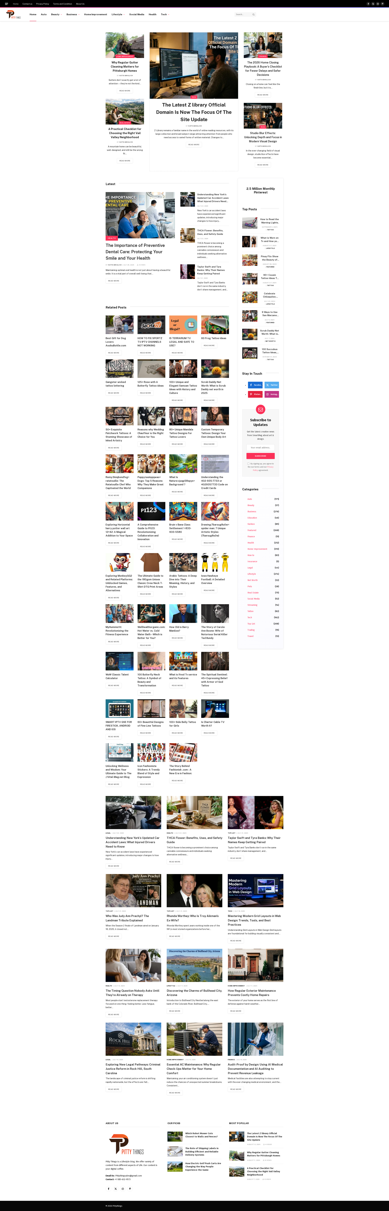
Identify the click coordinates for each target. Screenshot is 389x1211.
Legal (250, 567)
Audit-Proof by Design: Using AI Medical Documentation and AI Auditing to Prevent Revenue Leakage (255, 1069)
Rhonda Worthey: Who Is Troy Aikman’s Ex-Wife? (193, 918)
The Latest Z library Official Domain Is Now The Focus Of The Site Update (194, 112)
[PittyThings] (13, 14)
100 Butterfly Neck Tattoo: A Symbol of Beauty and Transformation (149, 680)
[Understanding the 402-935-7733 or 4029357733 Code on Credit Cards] (215, 463)
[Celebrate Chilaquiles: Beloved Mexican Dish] (249, 297)
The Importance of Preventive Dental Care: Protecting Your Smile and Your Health (135, 252)
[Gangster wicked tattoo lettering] (120, 368)
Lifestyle (117, 14)
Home (16, 4)
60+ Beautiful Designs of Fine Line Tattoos (151, 724)
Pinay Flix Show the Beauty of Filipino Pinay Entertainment (269, 258)
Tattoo (270, 230)
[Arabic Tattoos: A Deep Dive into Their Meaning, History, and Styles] (183, 562)
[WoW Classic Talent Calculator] (120, 661)
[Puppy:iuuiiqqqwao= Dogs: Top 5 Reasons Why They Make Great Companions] (151, 463)
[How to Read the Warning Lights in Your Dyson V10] (249, 223)
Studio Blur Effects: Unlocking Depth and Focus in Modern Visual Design (263, 137)
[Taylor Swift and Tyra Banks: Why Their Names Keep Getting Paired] (187, 271)
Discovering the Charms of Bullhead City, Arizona (194, 993)
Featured (270, 267)
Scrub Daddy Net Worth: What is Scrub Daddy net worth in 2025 (213, 387)
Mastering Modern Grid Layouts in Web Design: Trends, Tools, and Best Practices (254, 920)
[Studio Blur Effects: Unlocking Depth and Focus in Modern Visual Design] (263, 116)
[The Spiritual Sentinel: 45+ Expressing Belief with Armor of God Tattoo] (215, 661)
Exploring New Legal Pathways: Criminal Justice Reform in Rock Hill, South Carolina (133, 1069)
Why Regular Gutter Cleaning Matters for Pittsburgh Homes (125, 66)
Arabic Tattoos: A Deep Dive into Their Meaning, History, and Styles (183, 581)
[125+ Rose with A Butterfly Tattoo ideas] (151, 368)
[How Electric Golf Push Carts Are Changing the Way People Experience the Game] (175, 1167)
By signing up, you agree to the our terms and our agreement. (261, 467)
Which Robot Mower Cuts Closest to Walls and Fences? (201, 1135)
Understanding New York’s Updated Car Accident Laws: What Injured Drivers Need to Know (213, 198)
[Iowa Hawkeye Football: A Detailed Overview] (215, 562)
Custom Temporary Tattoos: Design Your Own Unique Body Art (213, 433)
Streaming (252, 605)
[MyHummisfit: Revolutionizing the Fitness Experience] (120, 613)
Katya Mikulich (126, 75)
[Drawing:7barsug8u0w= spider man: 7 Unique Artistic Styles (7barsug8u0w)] (215, 511)
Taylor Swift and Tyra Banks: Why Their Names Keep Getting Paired (211, 270)
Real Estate (125, 123)
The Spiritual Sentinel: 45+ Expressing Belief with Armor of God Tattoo (214, 680)
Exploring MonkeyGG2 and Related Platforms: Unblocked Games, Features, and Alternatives (119, 583)
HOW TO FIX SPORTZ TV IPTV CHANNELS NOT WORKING (150, 342)
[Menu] (6, 3)
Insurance (252, 561)
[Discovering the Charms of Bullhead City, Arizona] (194, 965)
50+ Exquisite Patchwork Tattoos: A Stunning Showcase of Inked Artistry (119, 435)
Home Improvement (95, 14)
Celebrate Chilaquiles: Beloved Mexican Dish (269, 295)
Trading (251, 630)
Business (72, 14)
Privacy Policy (42, 4)
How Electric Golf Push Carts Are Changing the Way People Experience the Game (203, 1166)
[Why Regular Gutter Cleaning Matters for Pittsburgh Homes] (125, 45)
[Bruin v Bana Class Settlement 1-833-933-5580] (183, 511)
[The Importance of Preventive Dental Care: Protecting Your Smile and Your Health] (140, 215)
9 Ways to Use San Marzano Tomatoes (269, 314)
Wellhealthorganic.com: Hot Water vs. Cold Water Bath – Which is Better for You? (151, 633)
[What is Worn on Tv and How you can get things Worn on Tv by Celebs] (249, 241)
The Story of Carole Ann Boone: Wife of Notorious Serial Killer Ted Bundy (214, 633)
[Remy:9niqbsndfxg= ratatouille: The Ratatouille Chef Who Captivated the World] (120, 463)
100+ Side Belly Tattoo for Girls (182, 724)
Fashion (251, 524)
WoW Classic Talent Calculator (117, 676)
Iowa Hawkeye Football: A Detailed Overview (213, 579)
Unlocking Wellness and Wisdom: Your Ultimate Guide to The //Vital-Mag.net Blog (118, 771)
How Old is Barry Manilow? (179, 629)
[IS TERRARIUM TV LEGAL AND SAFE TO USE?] (183, 324)
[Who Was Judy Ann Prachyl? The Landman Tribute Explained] (133, 890)
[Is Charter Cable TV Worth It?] (215, 708)
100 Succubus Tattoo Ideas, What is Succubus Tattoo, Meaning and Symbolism (269, 351)
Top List (251, 623)
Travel (251, 636)
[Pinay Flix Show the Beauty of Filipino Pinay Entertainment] (249, 260)
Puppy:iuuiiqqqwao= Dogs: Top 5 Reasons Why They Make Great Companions (151, 483)
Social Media (136, 14)
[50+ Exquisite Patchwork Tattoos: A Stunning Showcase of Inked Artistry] (120, 416)
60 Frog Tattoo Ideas (213, 338)
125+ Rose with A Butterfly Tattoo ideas (151, 384)
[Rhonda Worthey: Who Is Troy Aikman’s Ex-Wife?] (194, 890)
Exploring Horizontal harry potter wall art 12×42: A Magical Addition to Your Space (119, 530)
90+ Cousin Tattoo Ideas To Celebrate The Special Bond (269, 277)
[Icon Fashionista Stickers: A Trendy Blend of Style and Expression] (151, 752)
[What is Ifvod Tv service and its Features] (183, 661)
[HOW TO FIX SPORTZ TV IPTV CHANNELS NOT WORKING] (151, 324)
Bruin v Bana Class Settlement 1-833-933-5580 (180, 528)
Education (252, 518)
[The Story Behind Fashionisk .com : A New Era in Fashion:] (183, 752)
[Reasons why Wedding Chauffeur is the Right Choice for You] (151, 416)
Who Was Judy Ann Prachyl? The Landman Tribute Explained (127, 918)
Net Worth (270, 341)
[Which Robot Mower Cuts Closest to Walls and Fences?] (175, 1137)
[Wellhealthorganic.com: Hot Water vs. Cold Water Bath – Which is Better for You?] (151, 613)
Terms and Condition (62, 4)
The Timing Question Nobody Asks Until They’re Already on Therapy (132, 993)
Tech (164, 14)
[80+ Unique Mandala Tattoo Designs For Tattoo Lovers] (183, 416)
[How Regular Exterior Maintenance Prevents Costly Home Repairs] (255, 965)
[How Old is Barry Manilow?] (183, 613)
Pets (250, 586)
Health (152, 14)
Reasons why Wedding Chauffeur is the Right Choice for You (151, 433)
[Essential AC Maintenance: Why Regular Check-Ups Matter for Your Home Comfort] (194, 1039)
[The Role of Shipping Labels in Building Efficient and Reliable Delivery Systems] (175, 1151)
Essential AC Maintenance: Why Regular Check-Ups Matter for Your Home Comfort (194, 1069)
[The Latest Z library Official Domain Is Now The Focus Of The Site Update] (194, 65)
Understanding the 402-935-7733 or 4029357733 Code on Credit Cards (214, 483)
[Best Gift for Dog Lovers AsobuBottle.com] (120, 324)
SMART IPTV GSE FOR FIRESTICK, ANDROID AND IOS (119, 726)
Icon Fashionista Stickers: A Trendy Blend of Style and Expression (149, 771)
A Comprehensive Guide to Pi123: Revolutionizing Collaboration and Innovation (148, 532)
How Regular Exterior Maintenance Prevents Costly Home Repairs (252, 993)
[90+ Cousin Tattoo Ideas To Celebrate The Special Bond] (249, 278)
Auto (44, 14)
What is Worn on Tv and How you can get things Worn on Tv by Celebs (270, 240)
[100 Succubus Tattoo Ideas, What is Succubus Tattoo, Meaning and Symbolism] (249, 353)
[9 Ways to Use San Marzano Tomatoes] (249, 316)
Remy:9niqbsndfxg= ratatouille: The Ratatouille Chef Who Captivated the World (118, 483)
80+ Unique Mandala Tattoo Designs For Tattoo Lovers (181, 433)
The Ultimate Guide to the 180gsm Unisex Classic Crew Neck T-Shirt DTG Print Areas (150, 581)
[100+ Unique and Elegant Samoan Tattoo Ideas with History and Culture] (183, 368)
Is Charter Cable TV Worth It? (212, 724)
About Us (80, 4)
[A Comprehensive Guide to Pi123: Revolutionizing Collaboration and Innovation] (151, 511)
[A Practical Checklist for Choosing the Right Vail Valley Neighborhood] (125, 111)
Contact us (27, 4)
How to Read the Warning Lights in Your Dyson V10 (269, 221)
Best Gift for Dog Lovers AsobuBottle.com (116, 342)
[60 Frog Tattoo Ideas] (215, 324)
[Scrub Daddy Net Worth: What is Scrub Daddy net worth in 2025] (215, 368)
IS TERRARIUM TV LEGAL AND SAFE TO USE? (181, 342)
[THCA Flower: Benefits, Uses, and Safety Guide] (187, 235)
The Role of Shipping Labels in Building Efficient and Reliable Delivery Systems (202, 1151)
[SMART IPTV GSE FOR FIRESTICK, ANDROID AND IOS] (120, 708)
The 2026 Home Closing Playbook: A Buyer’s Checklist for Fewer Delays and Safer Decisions (263, 68)
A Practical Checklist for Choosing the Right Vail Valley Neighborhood (124, 133)
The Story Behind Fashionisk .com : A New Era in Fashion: (180, 770)
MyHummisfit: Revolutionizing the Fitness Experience (117, 631)
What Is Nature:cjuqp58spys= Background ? (182, 481)
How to (251, 555)
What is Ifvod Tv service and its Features (183, 676)
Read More (124, 91)
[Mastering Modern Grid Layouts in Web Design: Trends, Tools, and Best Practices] (255, 890)
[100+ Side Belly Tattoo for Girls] (183, 708)
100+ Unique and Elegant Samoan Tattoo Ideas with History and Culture (183, 387)
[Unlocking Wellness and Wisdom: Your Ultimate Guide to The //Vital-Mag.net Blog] (120, 752)
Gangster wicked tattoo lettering (116, 384)
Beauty (55, 14)
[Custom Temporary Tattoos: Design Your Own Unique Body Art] (215, 416)
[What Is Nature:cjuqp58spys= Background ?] (183, 463)
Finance (263, 56)
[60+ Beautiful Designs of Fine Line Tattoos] (151, 708)
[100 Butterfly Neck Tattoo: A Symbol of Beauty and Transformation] (151, 661)
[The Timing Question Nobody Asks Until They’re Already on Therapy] (133, 965)
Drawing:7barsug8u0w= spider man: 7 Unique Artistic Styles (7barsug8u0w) (215, 530)
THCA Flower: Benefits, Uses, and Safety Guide (210, 232)
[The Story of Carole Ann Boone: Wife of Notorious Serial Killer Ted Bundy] (215, 613)
